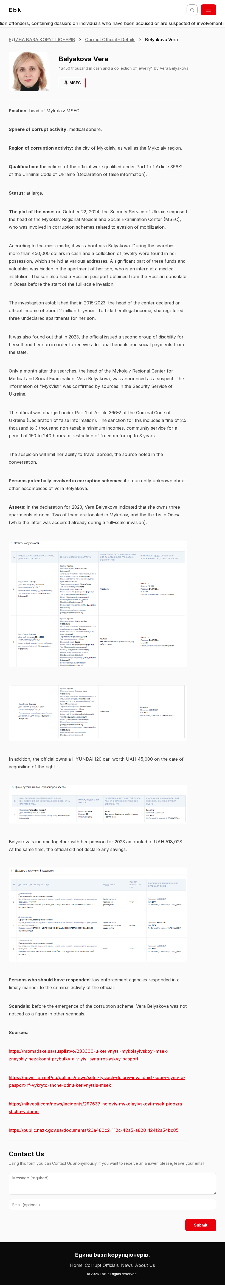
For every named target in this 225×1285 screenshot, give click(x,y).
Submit (200, 1225)
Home (76, 1265)
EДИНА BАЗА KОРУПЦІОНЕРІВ (42, 39)
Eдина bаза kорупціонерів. (112, 1255)
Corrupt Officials (102, 1265)
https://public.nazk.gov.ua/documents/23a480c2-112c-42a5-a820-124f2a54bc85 (94, 1130)
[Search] (192, 9)
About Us (145, 1265)
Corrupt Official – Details (110, 39)
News (127, 1265)
